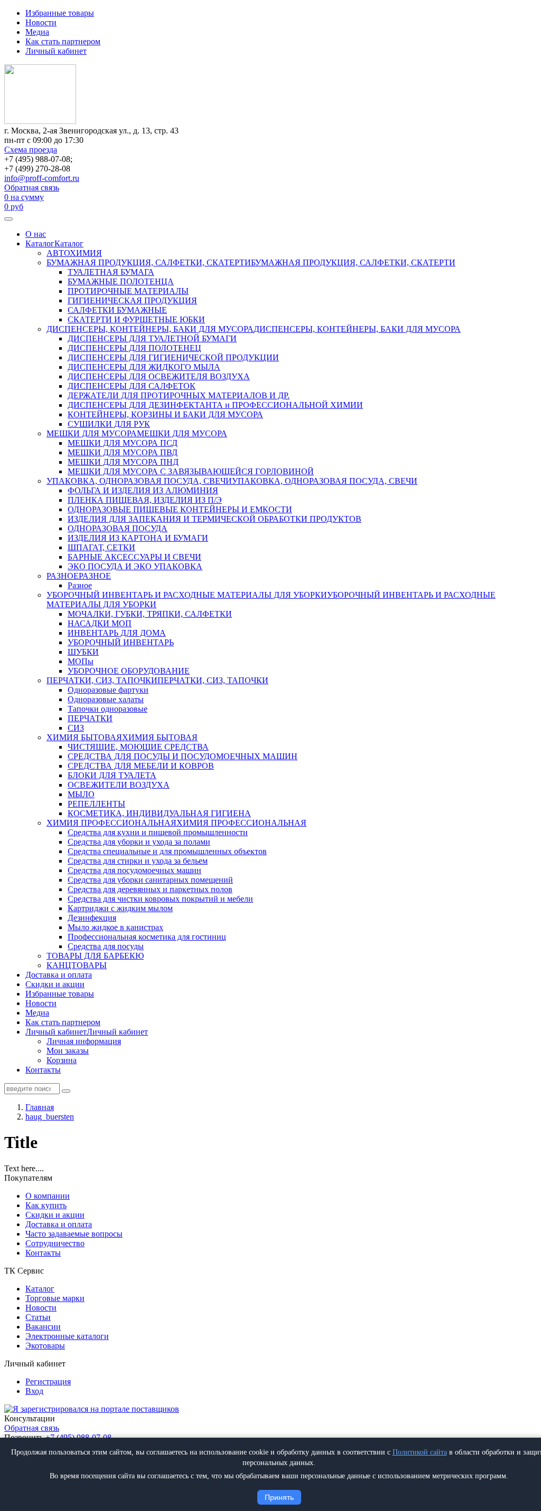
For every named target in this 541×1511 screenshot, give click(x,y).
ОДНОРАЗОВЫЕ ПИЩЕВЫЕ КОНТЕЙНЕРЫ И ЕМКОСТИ (180, 509)
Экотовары (45, 1345)
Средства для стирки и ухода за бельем (138, 860)
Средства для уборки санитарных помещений (150, 879)
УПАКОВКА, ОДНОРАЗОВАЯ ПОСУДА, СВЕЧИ (139, 480)
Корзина (61, 1060)
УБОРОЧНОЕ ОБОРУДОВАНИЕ (129, 670)
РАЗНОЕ (62, 575)
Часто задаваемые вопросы (74, 1233)
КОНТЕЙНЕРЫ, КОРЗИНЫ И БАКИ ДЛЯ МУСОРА (165, 414)
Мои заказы (67, 1050)
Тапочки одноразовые (107, 708)
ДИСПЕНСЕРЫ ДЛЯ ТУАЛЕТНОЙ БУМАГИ (152, 338)
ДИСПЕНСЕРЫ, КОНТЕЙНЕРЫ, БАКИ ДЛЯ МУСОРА (150, 328)
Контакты (43, 1069)
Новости (41, 22)
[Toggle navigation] (8, 219)
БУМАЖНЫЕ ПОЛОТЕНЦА (121, 281)
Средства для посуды (106, 946)
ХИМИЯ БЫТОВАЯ (84, 737)
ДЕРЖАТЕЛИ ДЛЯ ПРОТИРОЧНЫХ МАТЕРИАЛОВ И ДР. (179, 395)
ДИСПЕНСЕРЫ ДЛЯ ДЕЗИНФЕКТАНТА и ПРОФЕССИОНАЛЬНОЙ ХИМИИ (215, 404)
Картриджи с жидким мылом (120, 908)
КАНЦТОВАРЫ (76, 965)
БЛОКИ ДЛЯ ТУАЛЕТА (112, 775)
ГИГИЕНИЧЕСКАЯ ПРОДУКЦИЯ (132, 300)
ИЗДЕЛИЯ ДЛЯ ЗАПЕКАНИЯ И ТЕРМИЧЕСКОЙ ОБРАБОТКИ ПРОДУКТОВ (214, 518)
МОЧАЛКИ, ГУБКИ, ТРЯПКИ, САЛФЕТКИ (150, 613)
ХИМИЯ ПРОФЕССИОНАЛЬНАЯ (111, 822)
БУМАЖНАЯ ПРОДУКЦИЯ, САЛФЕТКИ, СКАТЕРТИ (148, 262)
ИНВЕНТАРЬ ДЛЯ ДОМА (117, 632)
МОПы (81, 661)
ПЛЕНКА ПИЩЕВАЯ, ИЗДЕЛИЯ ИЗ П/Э (145, 499)
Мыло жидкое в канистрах (115, 927)
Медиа (37, 31)
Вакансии (43, 1326)
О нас (35, 233)
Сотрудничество (55, 1243)
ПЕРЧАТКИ (90, 718)
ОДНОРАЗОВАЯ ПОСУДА (117, 528)
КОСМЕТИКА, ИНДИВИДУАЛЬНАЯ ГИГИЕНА (159, 813)
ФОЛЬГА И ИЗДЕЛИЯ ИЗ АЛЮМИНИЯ (143, 490)
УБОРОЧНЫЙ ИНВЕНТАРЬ (121, 642)
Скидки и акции (55, 984)
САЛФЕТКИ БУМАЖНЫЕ (117, 309)
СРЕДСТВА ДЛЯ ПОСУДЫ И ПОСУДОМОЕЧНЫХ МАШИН (182, 756)
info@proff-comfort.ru (41, 178)
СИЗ (76, 727)
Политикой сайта (420, 1452)
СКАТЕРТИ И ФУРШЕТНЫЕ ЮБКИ (136, 319)
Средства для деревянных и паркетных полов (150, 889)
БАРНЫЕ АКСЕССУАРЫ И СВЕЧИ (134, 556)
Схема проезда (30, 149)
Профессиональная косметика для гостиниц (147, 936)
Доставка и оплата (58, 974)
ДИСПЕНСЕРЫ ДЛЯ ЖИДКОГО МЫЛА (144, 366)
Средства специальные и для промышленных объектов (167, 851)
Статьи (38, 1317)
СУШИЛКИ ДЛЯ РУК (109, 423)
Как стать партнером (62, 41)
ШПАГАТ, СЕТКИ (101, 547)
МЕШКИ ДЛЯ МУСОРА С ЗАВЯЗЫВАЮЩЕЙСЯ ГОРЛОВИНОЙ (191, 471)
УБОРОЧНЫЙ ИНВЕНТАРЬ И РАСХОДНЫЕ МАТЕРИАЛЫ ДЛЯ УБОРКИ (186, 594)
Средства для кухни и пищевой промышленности (158, 832)
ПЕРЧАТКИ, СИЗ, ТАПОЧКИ (101, 680)
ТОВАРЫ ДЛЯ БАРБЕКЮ (95, 955)
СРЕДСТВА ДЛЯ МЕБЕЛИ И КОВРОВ (141, 765)
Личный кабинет (56, 50)
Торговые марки (55, 1298)
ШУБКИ (83, 651)
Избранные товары (59, 12)
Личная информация (83, 1041)
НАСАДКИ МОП (100, 623)
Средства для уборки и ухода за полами (139, 841)
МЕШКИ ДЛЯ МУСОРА (91, 433)
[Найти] (66, 1091)
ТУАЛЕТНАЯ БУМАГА (111, 271)
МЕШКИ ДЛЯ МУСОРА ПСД (123, 442)
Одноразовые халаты (106, 699)
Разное (80, 585)
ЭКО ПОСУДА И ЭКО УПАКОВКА (135, 566)
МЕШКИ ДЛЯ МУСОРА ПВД (123, 452)
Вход (34, 1390)
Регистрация (48, 1381)
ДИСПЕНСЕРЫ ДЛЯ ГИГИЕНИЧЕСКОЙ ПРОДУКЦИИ (173, 357)
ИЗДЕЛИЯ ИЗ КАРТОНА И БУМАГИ (138, 537)
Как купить (46, 1205)
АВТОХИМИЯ (74, 252)
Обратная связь (31, 187)
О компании (47, 1195)
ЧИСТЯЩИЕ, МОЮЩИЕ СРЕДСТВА (138, 746)
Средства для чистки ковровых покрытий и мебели (160, 898)
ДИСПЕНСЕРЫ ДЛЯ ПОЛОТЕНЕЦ (134, 347)
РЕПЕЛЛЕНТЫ (96, 803)
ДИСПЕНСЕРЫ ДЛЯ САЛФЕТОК (131, 385)
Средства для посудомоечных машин (134, 870)
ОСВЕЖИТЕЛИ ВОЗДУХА (119, 784)
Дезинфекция (92, 917)
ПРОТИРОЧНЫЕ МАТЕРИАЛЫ (128, 290)
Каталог (39, 243)
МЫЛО (81, 794)
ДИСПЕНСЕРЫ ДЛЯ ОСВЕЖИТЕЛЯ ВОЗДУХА (159, 376)
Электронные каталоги (67, 1336)
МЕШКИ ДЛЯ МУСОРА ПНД (123, 461)
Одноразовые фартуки (108, 689)
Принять (279, 1497)
